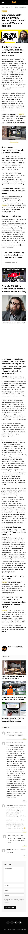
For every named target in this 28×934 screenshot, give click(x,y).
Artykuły (11, 7)
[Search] (25, 2)
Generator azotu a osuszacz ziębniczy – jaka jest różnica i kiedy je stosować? (14, 698)
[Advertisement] (14, 341)
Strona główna (5, 7)
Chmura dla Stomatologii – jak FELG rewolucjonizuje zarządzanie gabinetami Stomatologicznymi (13, 720)
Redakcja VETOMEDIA (15, 647)
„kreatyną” (5, 205)
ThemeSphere (22, 929)
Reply (24, 738)
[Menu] (3, 2)
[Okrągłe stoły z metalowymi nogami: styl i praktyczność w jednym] (14, 667)
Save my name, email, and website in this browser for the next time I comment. (14, 900)
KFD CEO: (4, 582)
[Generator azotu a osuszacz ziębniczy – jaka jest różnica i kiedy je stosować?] (14, 688)
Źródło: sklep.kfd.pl (14, 142)
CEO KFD (21, 114)
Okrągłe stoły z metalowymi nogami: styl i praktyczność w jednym (13, 677)
